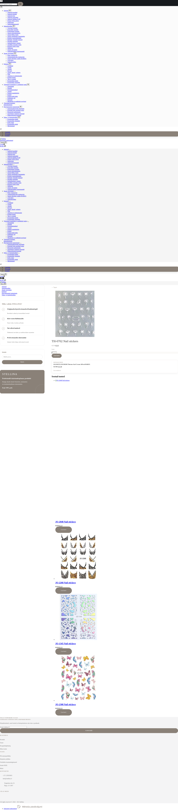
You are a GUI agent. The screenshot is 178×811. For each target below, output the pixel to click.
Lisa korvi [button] (63, 529)
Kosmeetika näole (12, 259)
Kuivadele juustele (12, 168)
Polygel (9, 208)
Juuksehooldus (8, 164)
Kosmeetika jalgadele (13, 219)
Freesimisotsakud (12, 226)
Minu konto (3, 749)
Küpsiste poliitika (5, 759)
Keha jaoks (10, 258)
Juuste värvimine (12, 188)
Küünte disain (11, 214)
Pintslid (9, 224)
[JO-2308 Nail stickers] (78, 700)
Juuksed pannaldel (12, 156)
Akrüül (9, 206)
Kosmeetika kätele (12, 218)
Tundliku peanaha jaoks (14, 183)
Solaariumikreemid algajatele (15, 244)
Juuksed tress (11, 154)
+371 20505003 (7, 775)
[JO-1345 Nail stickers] (78, 639)
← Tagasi (54, 287)
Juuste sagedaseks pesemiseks (16, 174)
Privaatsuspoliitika (5, 756)
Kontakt (2, 739)
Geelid (9, 204)
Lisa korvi (57, 355)
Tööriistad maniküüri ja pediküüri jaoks (15, 221)
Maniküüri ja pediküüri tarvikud (16, 238)
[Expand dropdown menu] (15, 191)
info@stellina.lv (7, 778)
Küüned (6, 201)
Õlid (8, 211)
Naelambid (10, 223)
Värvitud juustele (12, 166)
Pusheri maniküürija (13, 229)
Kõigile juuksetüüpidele (14, 176)
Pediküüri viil (11, 234)
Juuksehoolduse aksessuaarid (15, 189)
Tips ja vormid (11, 216)
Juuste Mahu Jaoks (12, 173)
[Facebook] (1, 278)
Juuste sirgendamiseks (13, 171)
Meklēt (4, 352)
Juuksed (6, 149)
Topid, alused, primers (13, 209)
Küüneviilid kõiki (12, 233)
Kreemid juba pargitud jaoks (15, 246)
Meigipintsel (11, 261)
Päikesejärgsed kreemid (14, 251)
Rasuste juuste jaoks (13, 184)
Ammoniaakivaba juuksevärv (16, 194)
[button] (89, 129)
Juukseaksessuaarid (13, 162)
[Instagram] (3, 278)
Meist (1, 768)
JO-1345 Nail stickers (65, 643)
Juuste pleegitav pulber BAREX (16, 196)
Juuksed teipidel (12, 152)
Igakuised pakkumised (6, 140)
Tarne (1, 743)
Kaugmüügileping (5, 746)
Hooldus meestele (12, 179)
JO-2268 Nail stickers (65, 582)
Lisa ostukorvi (57, 370)
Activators (10, 198)
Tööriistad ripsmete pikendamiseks (9, 240)
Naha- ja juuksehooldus (11, 253)
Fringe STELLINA (13, 159)
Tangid (9, 228)
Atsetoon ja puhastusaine (14, 213)
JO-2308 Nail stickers (65, 704)
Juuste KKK (3, 765)
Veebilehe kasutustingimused (8, 762)
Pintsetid (9, 236)
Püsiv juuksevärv (12, 193)
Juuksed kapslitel (12, 151)
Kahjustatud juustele (13, 169)
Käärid (9, 231)
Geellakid (10, 203)
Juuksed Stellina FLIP (13, 157)
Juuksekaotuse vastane (14, 181)
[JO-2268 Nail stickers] (78, 578)
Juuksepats (10, 161)
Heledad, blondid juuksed (14, 178)
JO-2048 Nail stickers (65, 522)
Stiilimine (10, 186)
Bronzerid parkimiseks (14, 248)
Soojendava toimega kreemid (15, 249)
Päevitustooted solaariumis (11, 243)
